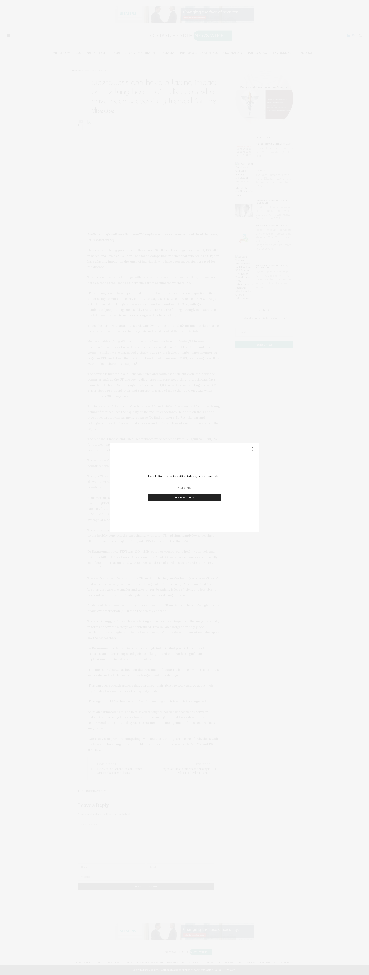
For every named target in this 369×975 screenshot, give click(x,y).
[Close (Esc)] (254, 449)
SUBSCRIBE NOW (184, 497)
